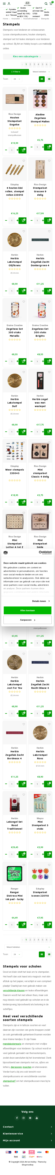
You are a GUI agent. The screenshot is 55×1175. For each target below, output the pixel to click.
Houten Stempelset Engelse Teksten (14, 121)
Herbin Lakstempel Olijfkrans (14, 262)
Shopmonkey (27, 1164)
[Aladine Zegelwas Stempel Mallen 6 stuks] (40, 99)
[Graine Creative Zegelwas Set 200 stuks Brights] (40, 310)
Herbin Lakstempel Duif (14, 402)
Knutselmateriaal (30, 18)
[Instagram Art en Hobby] (23, 1118)
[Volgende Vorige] (50, 65)
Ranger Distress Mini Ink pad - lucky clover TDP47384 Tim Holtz (14, 896)
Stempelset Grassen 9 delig (40, 191)
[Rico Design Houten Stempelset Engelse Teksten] (15, 99)
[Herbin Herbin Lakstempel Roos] (40, 732)
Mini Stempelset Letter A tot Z (14, 543)
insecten (27, 1067)
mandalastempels (12, 1044)
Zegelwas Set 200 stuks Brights (40, 332)
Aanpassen (26, 620)
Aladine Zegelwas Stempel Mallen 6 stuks (40, 118)
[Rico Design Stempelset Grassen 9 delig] (40, 169)
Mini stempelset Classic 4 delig (40, 473)
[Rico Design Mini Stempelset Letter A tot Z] (15, 521)
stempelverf (9, 1081)
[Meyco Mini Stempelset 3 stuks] (40, 803)
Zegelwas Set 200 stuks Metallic (14, 332)
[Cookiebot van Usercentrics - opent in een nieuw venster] (39, 553)
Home (5, 18)
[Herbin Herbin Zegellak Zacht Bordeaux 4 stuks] (15, 732)
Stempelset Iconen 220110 (40, 894)
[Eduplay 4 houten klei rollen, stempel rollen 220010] (15, 169)
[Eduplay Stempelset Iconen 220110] (40, 873)
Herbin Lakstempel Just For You (14, 684)
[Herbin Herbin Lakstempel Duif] (15, 380)
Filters (16, 71)
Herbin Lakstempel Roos (40, 755)
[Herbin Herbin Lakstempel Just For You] (15, 662)
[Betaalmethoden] (8, 1152)
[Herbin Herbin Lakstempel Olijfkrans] (15, 240)
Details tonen (39, 601)
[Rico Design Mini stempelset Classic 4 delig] (40, 451)
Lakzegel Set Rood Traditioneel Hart (15, 825)
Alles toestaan (27, 610)
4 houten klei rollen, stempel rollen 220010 (14, 191)
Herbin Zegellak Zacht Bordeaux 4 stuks (14, 755)
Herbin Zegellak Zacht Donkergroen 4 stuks (40, 262)
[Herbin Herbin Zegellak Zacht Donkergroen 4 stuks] (40, 240)
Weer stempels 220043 (14, 471)
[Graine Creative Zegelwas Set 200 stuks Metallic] (15, 310)
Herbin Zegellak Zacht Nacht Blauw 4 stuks (40, 685)
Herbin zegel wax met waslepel (40, 402)
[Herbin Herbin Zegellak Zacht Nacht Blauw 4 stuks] (40, 662)
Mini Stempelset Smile (40, 543)
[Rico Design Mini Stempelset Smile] (40, 521)
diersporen (16, 1067)
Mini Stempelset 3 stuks (40, 825)
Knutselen (16, 18)
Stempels (45, 18)
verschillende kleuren (14, 990)
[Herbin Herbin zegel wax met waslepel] (40, 380)
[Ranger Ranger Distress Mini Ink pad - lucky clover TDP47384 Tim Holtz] (15, 873)
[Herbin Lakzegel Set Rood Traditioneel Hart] (15, 803)
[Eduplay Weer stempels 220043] (15, 451)
